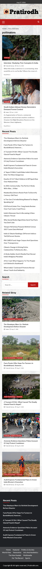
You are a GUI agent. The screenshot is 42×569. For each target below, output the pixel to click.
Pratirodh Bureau (9, 66)
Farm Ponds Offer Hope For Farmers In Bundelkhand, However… (18, 146)
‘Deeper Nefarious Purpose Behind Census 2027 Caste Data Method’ (20, 228)
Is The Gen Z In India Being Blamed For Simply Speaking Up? (21, 200)
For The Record (17, 558)
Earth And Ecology (9, 319)
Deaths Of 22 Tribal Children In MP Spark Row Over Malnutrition (21, 180)
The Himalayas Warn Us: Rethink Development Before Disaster (16, 139)
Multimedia (27, 555)
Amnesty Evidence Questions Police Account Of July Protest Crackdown (21, 160)
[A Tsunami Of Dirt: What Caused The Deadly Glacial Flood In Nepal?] (21, 386)
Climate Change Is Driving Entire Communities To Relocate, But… (16, 248)
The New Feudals (15, 555)
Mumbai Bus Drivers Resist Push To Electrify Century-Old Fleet (20, 194)
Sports (27, 558)
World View (6, 552)
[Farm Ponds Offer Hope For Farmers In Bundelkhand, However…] (21, 347)
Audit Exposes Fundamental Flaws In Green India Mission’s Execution (20, 166)
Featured (6, 57)
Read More (7, 74)
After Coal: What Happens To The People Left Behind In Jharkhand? (19, 262)
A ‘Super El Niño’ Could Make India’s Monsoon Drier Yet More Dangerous (21, 173)
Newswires (17, 552)
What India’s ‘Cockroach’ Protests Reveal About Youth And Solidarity (19, 269)
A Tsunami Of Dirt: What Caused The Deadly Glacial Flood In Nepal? (20, 153)
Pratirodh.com (33, 565)
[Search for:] (16, 284)
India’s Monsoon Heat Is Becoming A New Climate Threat (19, 214)
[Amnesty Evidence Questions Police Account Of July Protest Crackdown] (21, 425)
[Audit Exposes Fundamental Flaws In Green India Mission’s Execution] (21, 464)
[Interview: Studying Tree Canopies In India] (21, 47)
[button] (4, 22)
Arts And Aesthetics (30, 552)
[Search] (38, 22)
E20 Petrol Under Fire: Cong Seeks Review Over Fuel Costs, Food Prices (19, 207)
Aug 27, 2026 (14, 329)
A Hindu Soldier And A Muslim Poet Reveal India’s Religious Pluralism (19, 255)
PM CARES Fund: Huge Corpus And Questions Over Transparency (21, 241)
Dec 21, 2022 (20, 66)
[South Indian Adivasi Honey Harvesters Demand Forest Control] (21, 91)
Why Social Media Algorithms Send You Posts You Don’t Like (21, 221)
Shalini (7, 112)
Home (8, 550)
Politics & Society (16, 435)
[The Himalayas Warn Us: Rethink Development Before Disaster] (21, 309)
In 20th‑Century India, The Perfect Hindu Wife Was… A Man (19, 187)
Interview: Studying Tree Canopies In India (21, 63)
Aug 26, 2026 (20, 445)
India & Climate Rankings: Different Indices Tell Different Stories (20, 235)
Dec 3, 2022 (14, 112)
